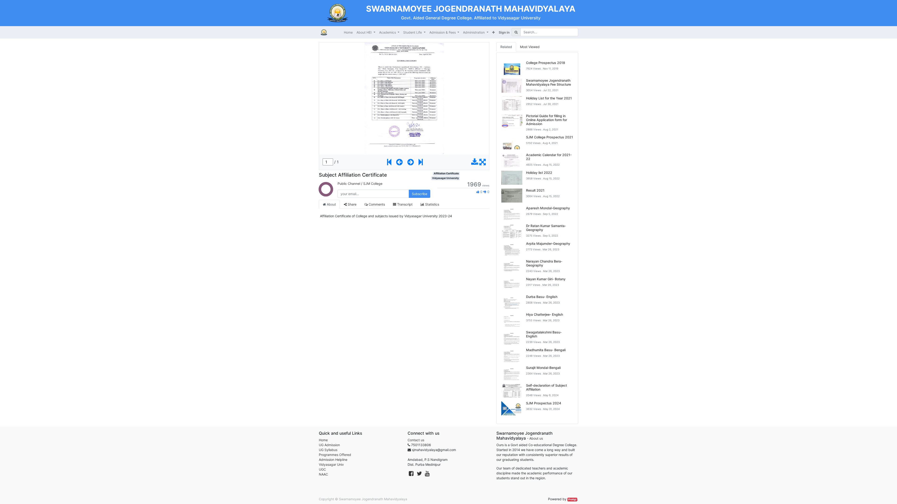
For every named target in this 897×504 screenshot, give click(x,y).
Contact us (416, 440)
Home (323, 440)
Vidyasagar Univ (331, 464)
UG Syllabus (328, 450)
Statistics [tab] (431, 204)
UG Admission (329, 445)
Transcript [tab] (404, 204)
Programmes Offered (335, 455)
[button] (493, 32)
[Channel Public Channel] (326, 194)
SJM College (372, 184)
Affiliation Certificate (446, 173)
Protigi (572, 499)
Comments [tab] (376, 204)
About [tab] (331, 204)
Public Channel (349, 184)
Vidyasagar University (445, 178)
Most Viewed (530, 47)
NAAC (323, 474)
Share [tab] (351, 204)
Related (506, 47)
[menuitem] (348, 32)
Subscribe (419, 194)
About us (536, 438)
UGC (322, 469)
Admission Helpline (333, 460)
